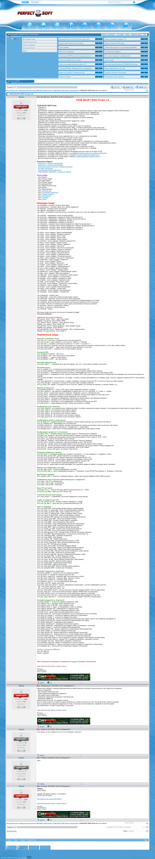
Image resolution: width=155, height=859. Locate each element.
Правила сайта (136, 34)
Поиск (127, 34)
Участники (120, 34)
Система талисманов (45, 168)
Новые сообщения (108, 34)
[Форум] (42, 25)
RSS (144, 34)
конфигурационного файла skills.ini (88, 156)
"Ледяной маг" (47, 191)
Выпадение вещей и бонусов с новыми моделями (55, 167)
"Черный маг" (46, 196)
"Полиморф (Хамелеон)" (50, 192)
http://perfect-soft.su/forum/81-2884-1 (49, 799)
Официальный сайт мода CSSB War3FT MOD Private (35, 90)
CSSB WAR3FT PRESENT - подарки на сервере (54, 172)
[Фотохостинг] (97, 25)
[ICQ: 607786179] (50, 682)
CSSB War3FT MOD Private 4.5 (88, 90)
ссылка (73, 661)
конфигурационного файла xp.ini (88, 155)
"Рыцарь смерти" (48, 194)
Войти (25, 2)
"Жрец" (44, 199)
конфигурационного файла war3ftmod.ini (93, 153)
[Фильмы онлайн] (83, 25)
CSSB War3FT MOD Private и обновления (65, 90)
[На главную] (28, 25)
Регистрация (35, 2)
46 (24, 113)
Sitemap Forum (31, 840)
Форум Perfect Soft (12, 90)
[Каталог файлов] (69, 25)
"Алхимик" (45, 197)
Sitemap (23, 840)
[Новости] (55, 25)
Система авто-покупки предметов (49, 170)
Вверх (146, 840)
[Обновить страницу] (124, 25)
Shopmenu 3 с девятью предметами (50, 163)
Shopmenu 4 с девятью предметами (50, 165)
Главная (9, 840)
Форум (16, 840)
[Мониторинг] (110, 25)
